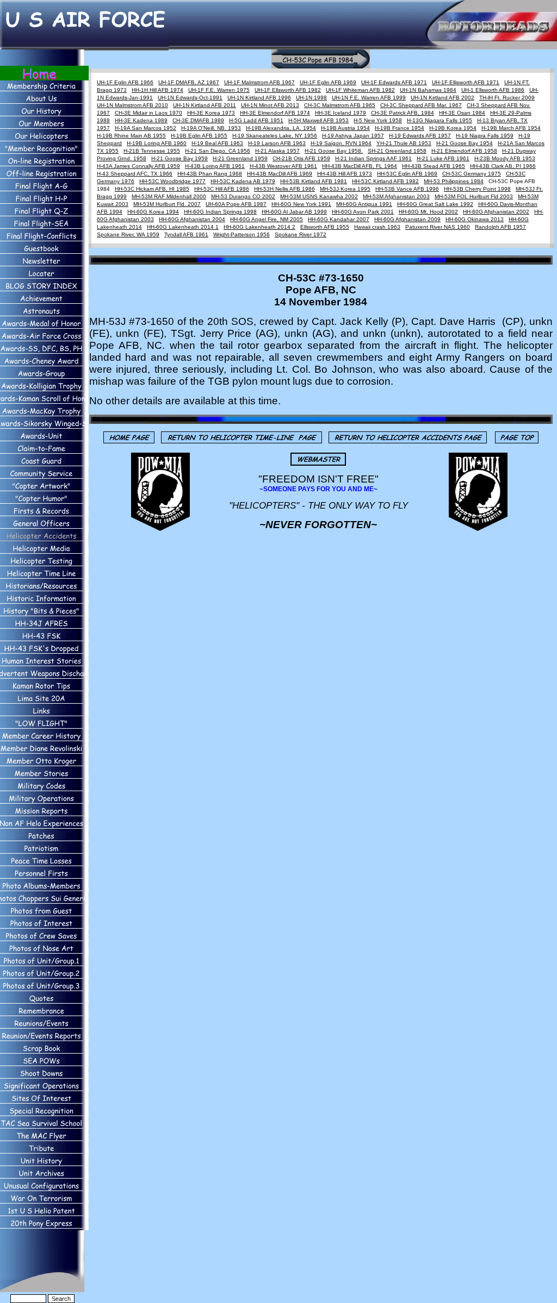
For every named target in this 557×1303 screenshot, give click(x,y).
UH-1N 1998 (311, 98)
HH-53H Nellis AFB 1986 (284, 189)
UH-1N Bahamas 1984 (428, 90)
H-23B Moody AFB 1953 (504, 158)
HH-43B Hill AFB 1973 (344, 174)
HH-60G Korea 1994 (153, 212)
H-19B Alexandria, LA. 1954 (281, 128)
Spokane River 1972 (300, 234)
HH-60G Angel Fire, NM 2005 (266, 219)
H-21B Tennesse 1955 (151, 151)
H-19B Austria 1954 (345, 128)
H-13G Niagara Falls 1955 (439, 120)
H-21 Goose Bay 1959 (179, 158)
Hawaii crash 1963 (377, 227)
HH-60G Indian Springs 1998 (220, 212)
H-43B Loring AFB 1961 (215, 166)
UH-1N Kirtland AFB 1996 (259, 98)
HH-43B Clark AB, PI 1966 (503, 166)
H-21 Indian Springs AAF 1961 (373, 158)
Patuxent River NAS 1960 (437, 227)
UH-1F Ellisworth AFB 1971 (465, 82)
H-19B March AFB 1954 (511, 128)
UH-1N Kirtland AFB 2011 (204, 105)
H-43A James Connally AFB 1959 (138, 166)
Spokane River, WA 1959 (128, 234)
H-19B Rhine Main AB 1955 (131, 136)
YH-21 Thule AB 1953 (403, 143)
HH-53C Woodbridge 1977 (172, 181)
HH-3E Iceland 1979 (340, 113)
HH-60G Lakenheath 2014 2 (259, 227)
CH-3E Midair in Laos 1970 (148, 113)
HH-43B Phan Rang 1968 (209, 174)
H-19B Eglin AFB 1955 (199, 136)
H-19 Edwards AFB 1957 (420, 136)
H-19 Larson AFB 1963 (277, 143)
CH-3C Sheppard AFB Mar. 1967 (421, 105)
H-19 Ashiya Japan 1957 (353, 136)
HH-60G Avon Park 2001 (363, 212)
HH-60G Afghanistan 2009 (407, 219)
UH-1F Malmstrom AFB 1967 (259, 82)
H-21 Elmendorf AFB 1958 (464, 151)
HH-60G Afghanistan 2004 (192, 219)
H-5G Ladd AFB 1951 (256, 120)
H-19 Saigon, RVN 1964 (341, 143)
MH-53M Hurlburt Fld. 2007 (167, 204)
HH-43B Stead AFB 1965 (433, 166)
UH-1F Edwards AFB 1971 (394, 82)
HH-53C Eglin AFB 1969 (407, 174)
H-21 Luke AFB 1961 (443, 158)
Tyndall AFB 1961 (186, 234)
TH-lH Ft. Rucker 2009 (507, 98)
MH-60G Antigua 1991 (364, 204)
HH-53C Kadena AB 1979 (243, 181)
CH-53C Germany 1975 (471, 174)
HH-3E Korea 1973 (211, 113)
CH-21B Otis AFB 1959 (301, 158)
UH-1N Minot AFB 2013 (270, 105)
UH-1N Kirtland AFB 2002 (442, 98)
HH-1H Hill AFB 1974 (157, 90)
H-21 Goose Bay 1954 (464, 143)
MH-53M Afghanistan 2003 (396, 196)
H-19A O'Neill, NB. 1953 (211, 128)
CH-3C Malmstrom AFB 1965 (339, 105)
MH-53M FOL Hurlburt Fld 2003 (474, 196)
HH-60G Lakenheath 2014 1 (183, 227)
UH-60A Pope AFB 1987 (236, 204)
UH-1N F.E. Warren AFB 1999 (369, 98)
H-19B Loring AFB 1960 (157, 143)
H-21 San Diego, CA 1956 (217, 151)
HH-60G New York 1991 (301, 204)
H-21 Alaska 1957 (277, 151)
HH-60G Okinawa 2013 (474, 219)
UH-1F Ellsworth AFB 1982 (288, 90)
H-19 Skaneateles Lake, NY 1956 (274, 136)
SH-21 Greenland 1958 (397, 151)
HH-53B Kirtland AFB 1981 (313, 181)
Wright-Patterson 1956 (241, 234)
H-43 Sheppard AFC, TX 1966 (134, 174)
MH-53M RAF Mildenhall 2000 (169, 196)
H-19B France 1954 (399, 128)
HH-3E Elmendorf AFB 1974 (275, 113)
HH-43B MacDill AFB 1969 (279, 174)
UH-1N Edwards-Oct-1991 (190, 98)
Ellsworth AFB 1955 (324, 227)
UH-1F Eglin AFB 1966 (125, 82)
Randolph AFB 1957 (500, 227)
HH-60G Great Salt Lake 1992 (435, 204)
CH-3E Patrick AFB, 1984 (402, 113)
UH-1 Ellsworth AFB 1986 (492, 90)
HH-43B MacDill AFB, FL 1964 (359, 166)
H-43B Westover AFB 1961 (283, 166)
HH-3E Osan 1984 (462, 113)
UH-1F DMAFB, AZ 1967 (188, 82)
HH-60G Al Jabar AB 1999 (294, 212)
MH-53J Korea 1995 (345, 189)
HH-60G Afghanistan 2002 (496, 212)
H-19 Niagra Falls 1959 (484, 136)
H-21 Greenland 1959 (240, 158)
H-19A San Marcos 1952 (145, 128)
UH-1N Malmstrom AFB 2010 (132, 105)
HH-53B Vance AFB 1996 (407, 189)
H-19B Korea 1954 (452, 128)
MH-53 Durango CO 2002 (243, 196)
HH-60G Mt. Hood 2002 (428, 212)
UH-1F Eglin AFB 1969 (328, 82)
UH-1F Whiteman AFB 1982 (360, 90)
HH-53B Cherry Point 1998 (477, 189)
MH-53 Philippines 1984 (454, 181)
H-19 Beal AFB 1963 (217, 143)
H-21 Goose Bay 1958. (334, 151)
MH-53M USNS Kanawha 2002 (319, 196)
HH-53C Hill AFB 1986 (221, 189)
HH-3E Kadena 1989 (141, 120)
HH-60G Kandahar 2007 (338, 219)
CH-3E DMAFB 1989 (198, 120)
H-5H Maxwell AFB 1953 (318, 120)
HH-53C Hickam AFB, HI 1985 (152, 189)
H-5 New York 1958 (378, 120)
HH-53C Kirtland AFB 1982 (385, 181)
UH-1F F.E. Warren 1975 (219, 90)
